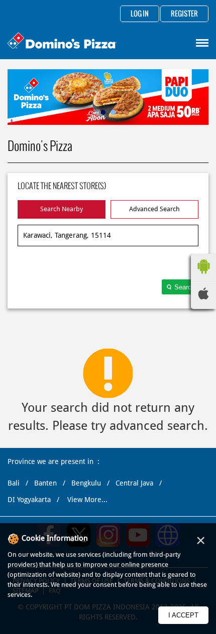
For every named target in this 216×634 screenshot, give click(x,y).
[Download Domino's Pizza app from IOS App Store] (203, 297)
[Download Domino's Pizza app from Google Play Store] (203, 276)
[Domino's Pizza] (62, 42)
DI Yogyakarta (29, 500)
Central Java (134, 483)
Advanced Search (154, 209)
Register (184, 14)
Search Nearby (61, 209)
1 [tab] (102, 112)
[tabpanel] (108, 97)
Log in (140, 14)
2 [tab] (113, 112)
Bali (14, 483)
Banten (45, 483)
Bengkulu (86, 483)
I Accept (183, 615)
